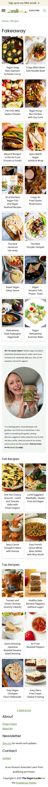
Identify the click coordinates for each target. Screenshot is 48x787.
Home (5, 21)
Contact (6, 758)
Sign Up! (7, 743)
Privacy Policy (9, 724)
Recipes (15, 21)
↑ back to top (24, 710)
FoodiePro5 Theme (26, 783)
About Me (14, 447)
